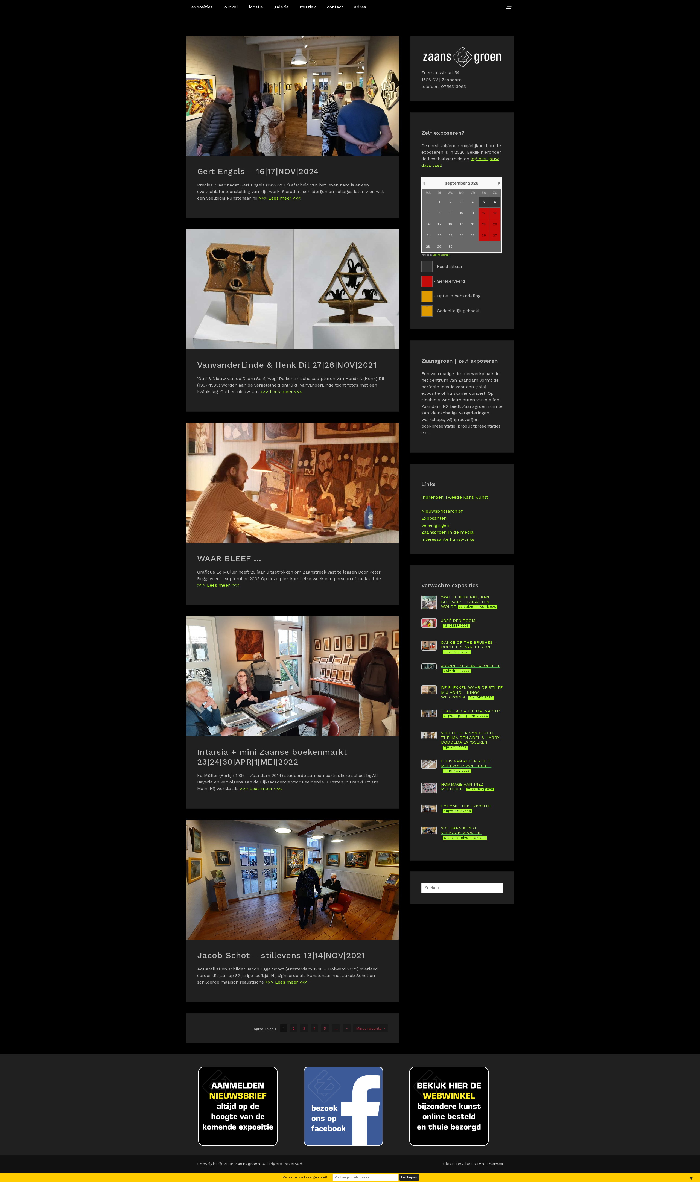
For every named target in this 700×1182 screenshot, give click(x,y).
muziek (308, 7)
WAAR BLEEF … (229, 558)
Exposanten (434, 518)
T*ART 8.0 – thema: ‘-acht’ (470, 713)
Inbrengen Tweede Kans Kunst (454, 497)
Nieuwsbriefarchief (442, 511)
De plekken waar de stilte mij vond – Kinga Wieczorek (472, 692)
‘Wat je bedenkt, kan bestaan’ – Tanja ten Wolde (468, 602)
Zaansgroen (247, 1163)
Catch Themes (487, 1163)
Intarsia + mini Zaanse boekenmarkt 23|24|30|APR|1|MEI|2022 (272, 756)
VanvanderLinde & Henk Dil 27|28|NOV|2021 (287, 365)
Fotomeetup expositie (466, 808)
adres (360, 7)
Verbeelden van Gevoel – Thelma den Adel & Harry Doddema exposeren (470, 740)
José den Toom (458, 622)
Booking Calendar (441, 255)
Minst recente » (370, 1028)
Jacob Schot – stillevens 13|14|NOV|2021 (281, 955)
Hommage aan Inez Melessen (467, 786)
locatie (256, 7)
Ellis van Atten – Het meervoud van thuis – (466, 766)
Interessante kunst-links (447, 539)
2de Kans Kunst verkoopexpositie (463, 833)
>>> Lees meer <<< (280, 198)
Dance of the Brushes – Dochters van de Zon (469, 647)
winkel (231, 7)
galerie (281, 7)
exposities (202, 7)
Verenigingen (435, 525)
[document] (462, 246)
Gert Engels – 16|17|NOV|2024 (258, 171)
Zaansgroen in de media (447, 532)
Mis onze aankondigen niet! (304, 1177)
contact (335, 7)
